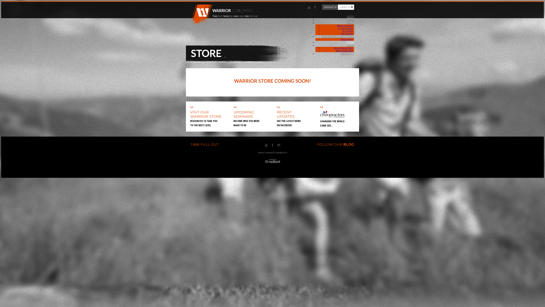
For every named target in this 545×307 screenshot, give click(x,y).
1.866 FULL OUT (205, 144)
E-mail (278, 145)
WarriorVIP (329, 7)
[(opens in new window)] (272, 163)
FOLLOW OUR (335, 144)
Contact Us (345, 7)
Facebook (315, 7)
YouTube (309, 7)
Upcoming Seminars (246, 118)
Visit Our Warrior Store (206, 118)
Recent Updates (289, 118)
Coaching (235, 12)
